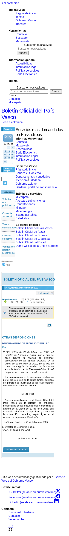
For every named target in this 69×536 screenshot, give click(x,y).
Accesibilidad (24, 63)
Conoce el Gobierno (28, 173)
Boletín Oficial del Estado (31, 242)
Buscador (22, 37)
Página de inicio (26, 13)
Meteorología (24, 211)
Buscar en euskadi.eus (38, 44)
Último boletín (7, 262)
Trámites (21, 23)
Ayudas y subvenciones (30, 200)
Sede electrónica (12, 122)
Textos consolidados (9, 226)
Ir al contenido (10, 3)
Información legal (26, 67)
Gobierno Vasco (26, 20)
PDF (35, 299)
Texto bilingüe (37, 302)
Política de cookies (27, 70)
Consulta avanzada (7, 215)
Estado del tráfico (26, 214)
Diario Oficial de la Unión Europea (37, 245)
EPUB (15, 302)
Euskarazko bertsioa (21, 512)
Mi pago (21, 207)
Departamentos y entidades (33, 176)
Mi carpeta (15, 102)
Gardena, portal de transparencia (36, 187)
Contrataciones (25, 204)
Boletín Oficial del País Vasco (34, 228)
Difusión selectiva (7, 237)
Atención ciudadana (28, 180)
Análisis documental (16, 449)
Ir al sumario (44, 293)
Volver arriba (16, 519)
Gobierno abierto (26, 183)
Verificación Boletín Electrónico (8, 249)
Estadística (22, 218)
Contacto (21, 34)
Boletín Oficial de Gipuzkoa (33, 238)
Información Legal (27, 156)
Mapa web (22, 41)
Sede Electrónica (26, 74)
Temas (20, 16)
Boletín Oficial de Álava (30, 231)
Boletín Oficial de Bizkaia (31, 235)
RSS (7, 265)
